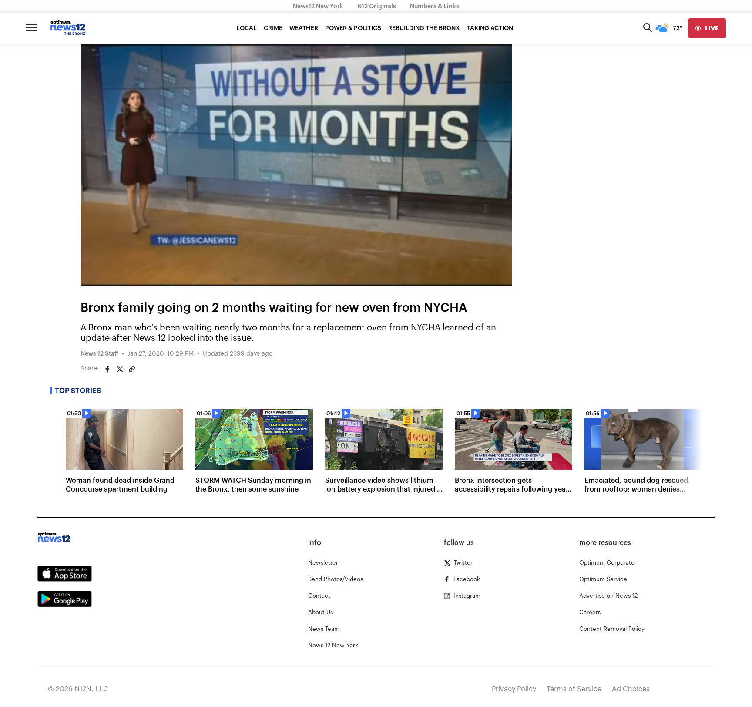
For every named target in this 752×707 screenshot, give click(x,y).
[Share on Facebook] (107, 369)
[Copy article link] (131, 369)
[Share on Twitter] (119, 369)
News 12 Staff (99, 354)
